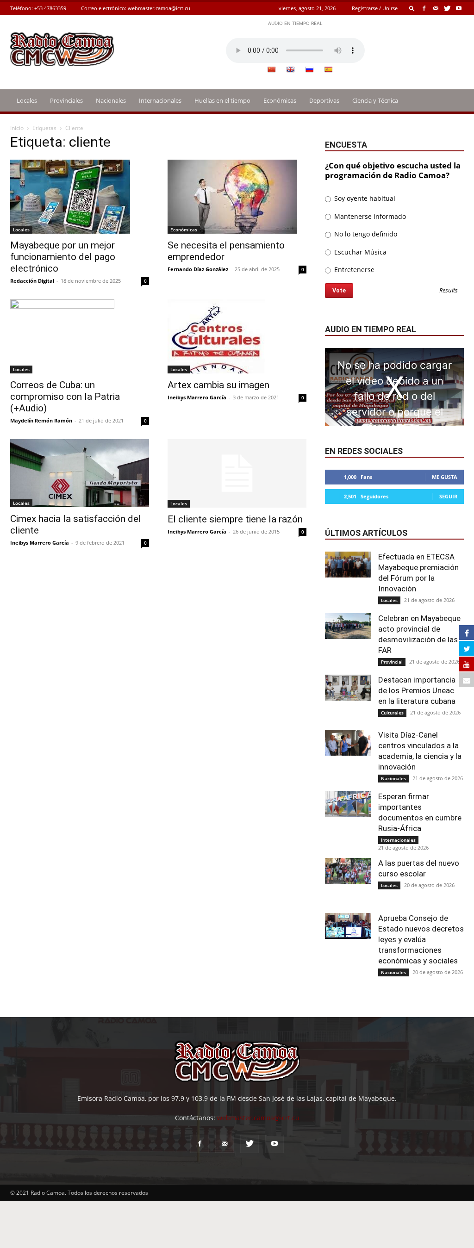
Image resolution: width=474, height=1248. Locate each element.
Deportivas (324, 100)
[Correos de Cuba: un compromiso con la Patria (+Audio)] (79, 336)
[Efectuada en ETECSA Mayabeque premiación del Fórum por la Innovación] (348, 564)
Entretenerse (353, 269)
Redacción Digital (32, 280)
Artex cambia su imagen (218, 385)
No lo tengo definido (364, 234)
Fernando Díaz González (198, 269)
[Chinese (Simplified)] (271, 69)
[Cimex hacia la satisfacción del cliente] (79, 473)
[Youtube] (459, 8)
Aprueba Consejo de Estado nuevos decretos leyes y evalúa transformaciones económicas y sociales (421, 939)
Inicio (17, 128)
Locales (27, 100)
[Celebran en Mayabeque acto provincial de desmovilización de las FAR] (348, 626)
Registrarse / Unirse (375, 8)
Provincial (392, 661)
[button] (412, 8)
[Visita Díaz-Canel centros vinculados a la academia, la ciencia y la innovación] (348, 743)
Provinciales (66, 100)
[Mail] (435, 8)
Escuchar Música (359, 252)
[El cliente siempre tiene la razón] (237, 473)
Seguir (448, 496)
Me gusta (444, 476)
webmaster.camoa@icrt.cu (159, 8)
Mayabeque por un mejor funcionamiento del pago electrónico (62, 257)
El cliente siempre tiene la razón (235, 519)
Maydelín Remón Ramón (41, 420)
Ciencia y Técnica (375, 100)
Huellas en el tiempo (222, 100)
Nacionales (111, 100)
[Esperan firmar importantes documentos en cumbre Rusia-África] (348, 804)
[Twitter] (447, 8)
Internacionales (160, 100)
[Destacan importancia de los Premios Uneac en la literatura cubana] (348, 688)
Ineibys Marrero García (197, 397)
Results (448, 291)
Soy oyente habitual (363, 198)
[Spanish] (328, 69)
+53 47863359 (50, 8)
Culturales (392, 712)
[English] (290, 69)
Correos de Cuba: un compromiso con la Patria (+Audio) (65, 396)
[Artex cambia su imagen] (237, 336)
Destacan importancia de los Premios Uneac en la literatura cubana (416, 690)
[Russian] (309, 69)
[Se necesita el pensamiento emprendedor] (237, 197)
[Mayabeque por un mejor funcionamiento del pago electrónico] (79, 197)
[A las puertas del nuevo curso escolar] (348, 871)
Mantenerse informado (369, 216)
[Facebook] (424, 8)
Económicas (279, 100)
